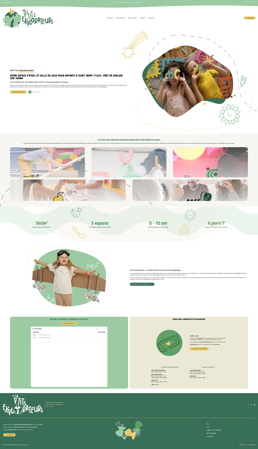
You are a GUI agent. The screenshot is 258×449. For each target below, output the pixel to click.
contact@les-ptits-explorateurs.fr (54, 404)
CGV (208, 424)
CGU (208, 427)
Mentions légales (211, 433)
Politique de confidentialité (214, 430)
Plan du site (210, 436)
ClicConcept (251, 445)
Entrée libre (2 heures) (45, 335)
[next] (104, 329)
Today (97, 328)
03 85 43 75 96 (36, 92)
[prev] (102, 329)
